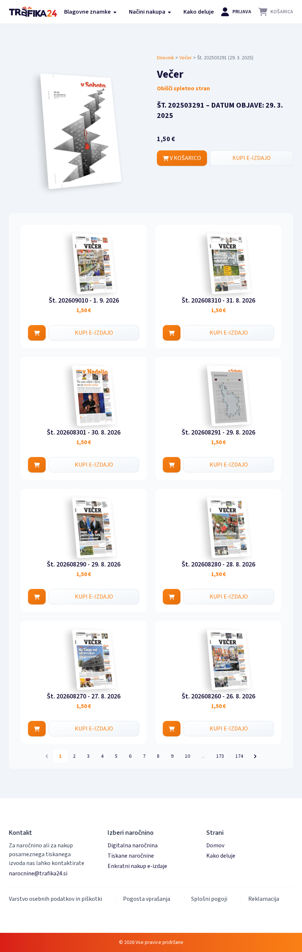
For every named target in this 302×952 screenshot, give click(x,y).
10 (187, 756)
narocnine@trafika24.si (38, 873)
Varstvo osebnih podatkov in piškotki (55, 899)
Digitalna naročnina (133, 845)
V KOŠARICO (185, 158)
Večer (185, 58)
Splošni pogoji (209, 899)
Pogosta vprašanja (146, 899)
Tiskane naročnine (131, 856)
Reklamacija (263, 899)
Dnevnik (165, 58)
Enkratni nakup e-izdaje (137, 866)
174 (239, 756)
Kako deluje (198, 12)
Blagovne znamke (88, 12)
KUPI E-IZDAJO (251, 158)
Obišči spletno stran (183, 88)
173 (220, 756)
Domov (215, 845)
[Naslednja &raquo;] (255, 756)
